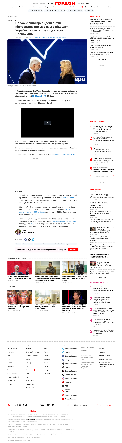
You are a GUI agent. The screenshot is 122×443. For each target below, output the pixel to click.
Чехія (24, 244)
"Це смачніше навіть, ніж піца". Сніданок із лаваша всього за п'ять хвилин (103, 331)
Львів (46, 352)
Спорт (9, 363)
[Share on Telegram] (33, 239)
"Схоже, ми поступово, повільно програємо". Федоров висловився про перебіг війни (103, 169)
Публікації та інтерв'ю (27, 7)
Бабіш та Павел (67, 198)
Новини (14, 7)
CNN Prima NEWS (39, 96)
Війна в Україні (12, 348)
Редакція (102, 352)
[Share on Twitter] (29, 239)
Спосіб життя (12, 373)
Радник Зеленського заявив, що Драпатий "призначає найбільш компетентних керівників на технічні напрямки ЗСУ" (103, 128)
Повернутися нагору (104, 405)
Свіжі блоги (95, 17)
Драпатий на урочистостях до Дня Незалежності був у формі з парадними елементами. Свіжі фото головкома (103, 311)
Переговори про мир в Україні (55, 10)
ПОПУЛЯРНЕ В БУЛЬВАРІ (99, 282)
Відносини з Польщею (74, 10)
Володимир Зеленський (49, 244)
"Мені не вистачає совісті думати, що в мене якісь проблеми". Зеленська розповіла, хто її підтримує (102, 300)
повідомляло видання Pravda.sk (65, 155)
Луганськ (47, 373)
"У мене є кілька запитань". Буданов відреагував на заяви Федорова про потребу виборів (104, 160)
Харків (46, 363)
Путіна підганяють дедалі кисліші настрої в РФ (100, 46)
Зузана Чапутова (71, 244)
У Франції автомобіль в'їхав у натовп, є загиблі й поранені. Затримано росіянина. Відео (102, 221)
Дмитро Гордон (71, 348)
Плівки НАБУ (89, 10)
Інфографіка (11, 380)
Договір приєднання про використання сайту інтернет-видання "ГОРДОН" (87, 365)
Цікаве (9, 384)
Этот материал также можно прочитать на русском (48, 37)
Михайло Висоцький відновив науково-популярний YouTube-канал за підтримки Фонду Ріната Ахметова (102, 195)
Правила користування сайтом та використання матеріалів (88, 348)
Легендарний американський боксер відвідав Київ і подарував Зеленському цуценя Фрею (104, 139)
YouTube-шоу (30, 384)
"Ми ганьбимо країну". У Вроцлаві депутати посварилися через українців (101, 238)
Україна (18, 244)
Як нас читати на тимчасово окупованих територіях (106, 364)
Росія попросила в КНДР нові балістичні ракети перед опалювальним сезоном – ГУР (100, 256)
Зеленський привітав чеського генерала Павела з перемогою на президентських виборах (47, 278)
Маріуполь (47, 370)
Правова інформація (105, 359)
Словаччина (38, 244)
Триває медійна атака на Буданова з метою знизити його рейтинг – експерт (101, 213)
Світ (17, 280)
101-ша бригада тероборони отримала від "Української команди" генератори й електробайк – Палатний (101, 247)
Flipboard (68, 382)
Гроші (9, 355)
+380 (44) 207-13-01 (18, 405)
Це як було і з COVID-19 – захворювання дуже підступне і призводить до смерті (102, 21)
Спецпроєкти (30, 388)
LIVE (69, 7)
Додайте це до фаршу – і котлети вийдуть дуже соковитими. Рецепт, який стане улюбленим (103, 321)
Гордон (9, 16)
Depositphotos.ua (30, 419)
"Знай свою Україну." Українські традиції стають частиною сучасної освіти (102, 38)
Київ (45, 348)
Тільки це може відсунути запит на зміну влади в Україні (101, 53)
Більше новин (102, 277)
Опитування (101, 7)
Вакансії (101, 348)
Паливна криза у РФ (35, 10)
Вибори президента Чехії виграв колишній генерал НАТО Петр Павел (74, 278)
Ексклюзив (77, 7)
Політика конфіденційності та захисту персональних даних (87, 356)
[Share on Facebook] (25, 239)
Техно (9, 370)
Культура (10, 366)
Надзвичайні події (13, 377)
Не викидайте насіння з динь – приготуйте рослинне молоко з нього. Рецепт (46, 306)
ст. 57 (32, 224)
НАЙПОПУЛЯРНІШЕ (97, 122)
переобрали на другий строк (64, 221)
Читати (73, 250)
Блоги (55, 7)
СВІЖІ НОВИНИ (96, 189)
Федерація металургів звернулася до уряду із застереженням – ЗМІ (102, 272)
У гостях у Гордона (44, 7)
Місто (45, 345)
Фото (87, 7)
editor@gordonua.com (78, 405)
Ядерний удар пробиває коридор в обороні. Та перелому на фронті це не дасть (101, 30)
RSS (66, 386)
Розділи (28, 345)
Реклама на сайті (104, 355)
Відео (93, 7)
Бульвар (63, 7)
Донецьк (47, 359)
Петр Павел (61, 244)
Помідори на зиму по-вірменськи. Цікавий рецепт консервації (18, 306)
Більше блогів (102, 59)
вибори (30, 244)
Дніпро (46, 366)
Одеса (46, 355)
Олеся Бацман (70, 375)
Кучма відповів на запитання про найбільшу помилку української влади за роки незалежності (102, 150)
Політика (16, 16)
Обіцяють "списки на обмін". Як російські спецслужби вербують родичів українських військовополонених (100, 204)
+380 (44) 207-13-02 (48, 405)
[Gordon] (65, 3)
